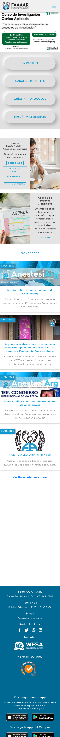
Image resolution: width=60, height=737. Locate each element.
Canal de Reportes (30, 81)
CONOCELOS (15, 163)
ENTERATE (45, 238)
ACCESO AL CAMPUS (15, 170)
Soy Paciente (30, 63)
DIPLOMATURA (15, 177)
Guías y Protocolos (30, 99)
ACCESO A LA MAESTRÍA (15, 184)
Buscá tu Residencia (30, 116)
